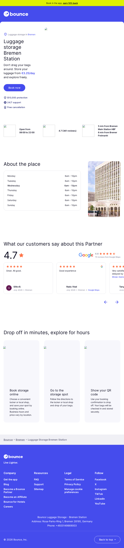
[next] (116, 302)
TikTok (99, 493)
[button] (14, 87)
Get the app (10, 479)
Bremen (31, 34)
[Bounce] (16, 14)
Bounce (8, 439)
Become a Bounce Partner (14, 491)
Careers (8, 506)
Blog (6, 484)
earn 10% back (70, 3)
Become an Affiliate (15, 496)
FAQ (36, 479)
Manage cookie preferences (73, 491)
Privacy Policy (72, 484)
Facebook (100, 479)
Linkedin (100, 498)
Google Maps (93, 290)
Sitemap (39, 489)
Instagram (101, 489)
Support (39, 484)
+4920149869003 (66, 525)
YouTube (100, 503)
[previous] (105, 302)
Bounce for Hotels (14, 501)
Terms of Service (74, 479)
